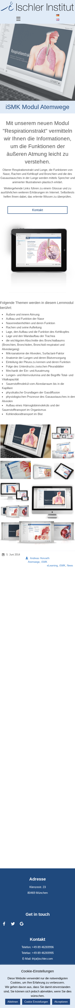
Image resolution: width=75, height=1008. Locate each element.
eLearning (52, 565)
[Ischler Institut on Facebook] (4, 924)
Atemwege (34, 561)
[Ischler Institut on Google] (22, 924)
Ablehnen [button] (13, 1001)
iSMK (44, 561)
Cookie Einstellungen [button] (36, 1001)
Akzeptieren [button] (61, 1001)
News (70, 565)
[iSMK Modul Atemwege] (37, 62)
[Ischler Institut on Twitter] (13, 924)
